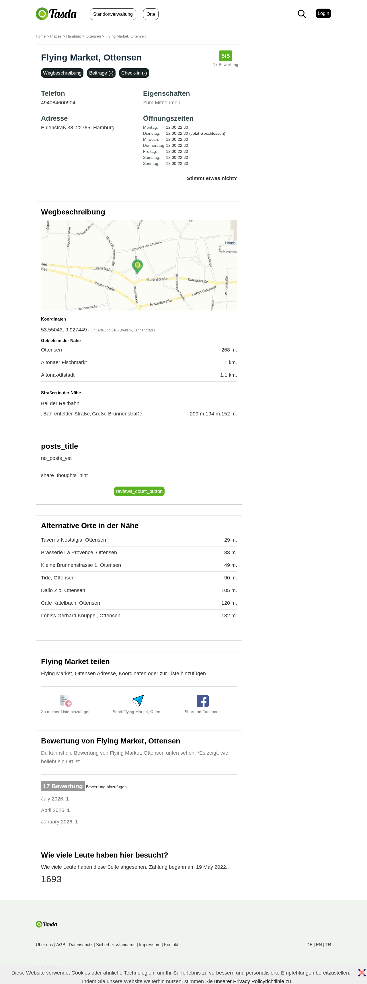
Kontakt (171, 944)
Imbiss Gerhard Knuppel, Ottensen (80, 615)
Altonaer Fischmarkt (64, 362)
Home (41, 36)
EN (319, 944)
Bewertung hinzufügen (106, 786)
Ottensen (93, 36)
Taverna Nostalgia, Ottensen (73, 540)
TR (328, 944)
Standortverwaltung (113, 14)
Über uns (44, 944)
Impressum (150, 944)
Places (56, 36)
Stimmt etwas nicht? (212, 178)
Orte (151, 14)
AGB (60, 944)
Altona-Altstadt (58, 375)
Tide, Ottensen (58, 578)
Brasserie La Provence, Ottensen (79, 552)
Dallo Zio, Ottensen (63, 590)
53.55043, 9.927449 (64, 330)
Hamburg (73, 36)
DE (310, 944)
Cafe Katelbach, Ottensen (70, 603)
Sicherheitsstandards (116, 944)
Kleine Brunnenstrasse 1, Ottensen (81, 565)
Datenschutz (81, 944)
